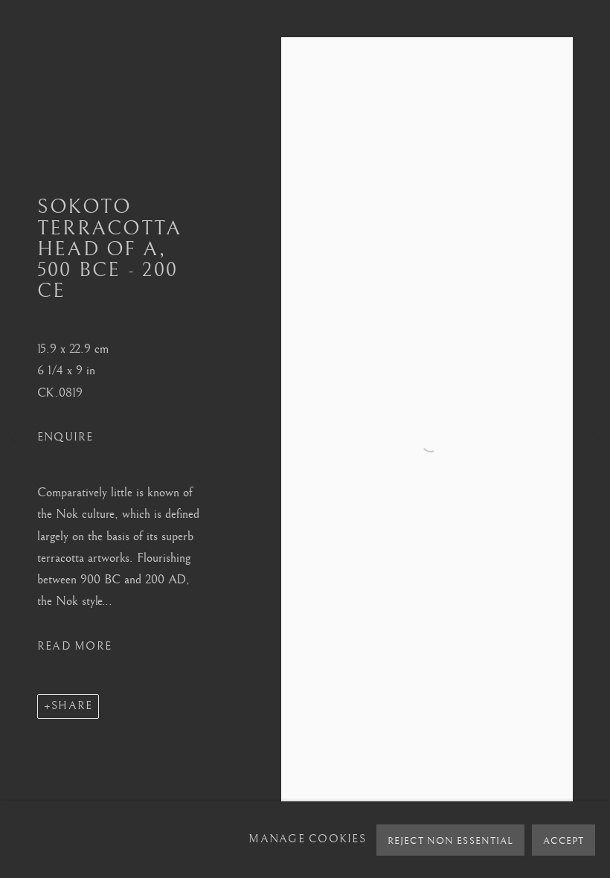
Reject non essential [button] (450, 841)
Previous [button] (15, 439)
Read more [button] (74, 646)
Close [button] (576, 33)
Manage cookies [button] (307, 839)
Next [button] (595, 439)
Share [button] (71, 705)
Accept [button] (563, 841)
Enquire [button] (65, 437)
